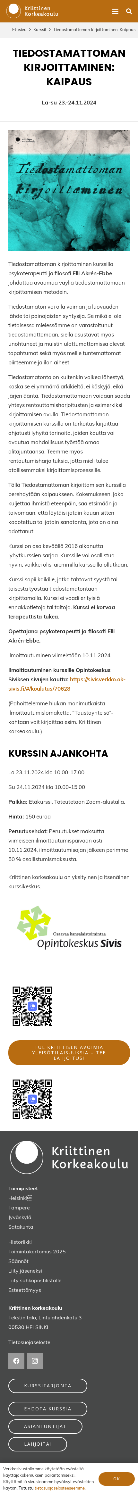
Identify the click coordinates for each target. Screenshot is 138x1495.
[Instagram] (35, 1361)
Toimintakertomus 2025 (37, 1252)
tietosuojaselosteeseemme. (60, 1488)
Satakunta (20, 1227)
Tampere (19, 1208)
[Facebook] (16, 1361)
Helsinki (17, 1198)
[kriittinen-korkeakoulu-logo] (32, 11)
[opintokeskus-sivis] (69, 929)
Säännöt (18, 1261)
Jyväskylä (19, 1217)
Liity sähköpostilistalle (35, 1280)
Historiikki (20, 1242)
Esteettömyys (24, 1290)
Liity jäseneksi (25, 1271)
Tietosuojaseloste (29, 1342)
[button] (115, 11)
